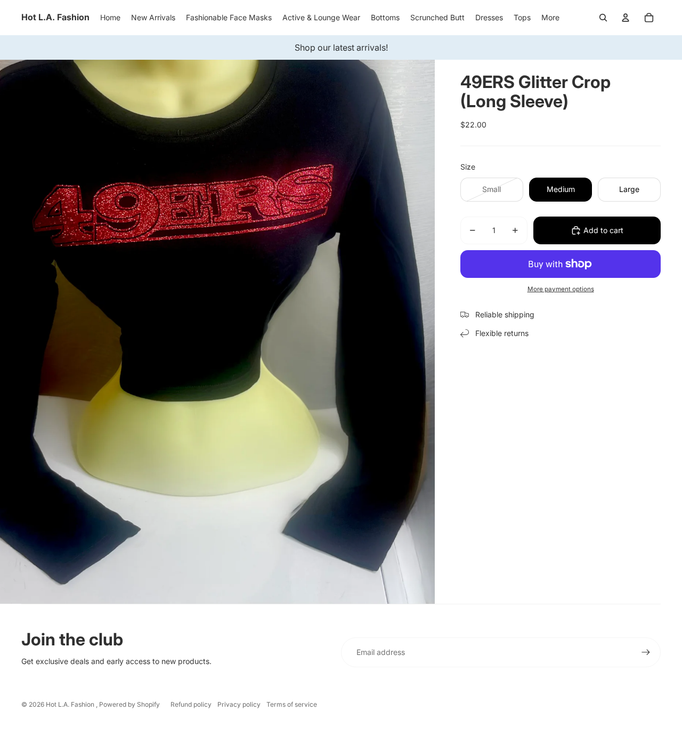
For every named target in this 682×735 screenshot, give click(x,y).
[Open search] (603, 17)
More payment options (560, 289)
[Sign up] (646, 652)
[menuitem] (550, 17)
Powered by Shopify (129, 704)
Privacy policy (239, 704)
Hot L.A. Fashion (71, 704)
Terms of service (291, 704)
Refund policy (191, 704)
